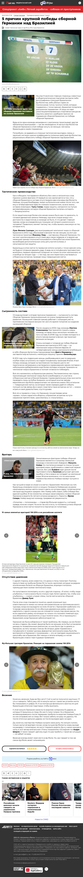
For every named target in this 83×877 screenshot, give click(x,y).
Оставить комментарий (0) (65, 748)
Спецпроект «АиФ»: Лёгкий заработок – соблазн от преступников (41, 9)
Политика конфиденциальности (25, 863)
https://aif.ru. (63, 859)
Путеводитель (46, 829)
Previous (6, 535)
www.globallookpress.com (10, 84)
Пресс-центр (73, 826)
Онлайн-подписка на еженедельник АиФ (53, 826)
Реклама (17, 826)
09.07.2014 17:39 (7, 15)
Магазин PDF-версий (20, 829)
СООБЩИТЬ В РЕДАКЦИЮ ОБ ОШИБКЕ (25, 831)
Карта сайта (57, 829)
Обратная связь (34, 829)
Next (77, 535)
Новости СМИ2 (41, 819)
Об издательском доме (29, 826)
